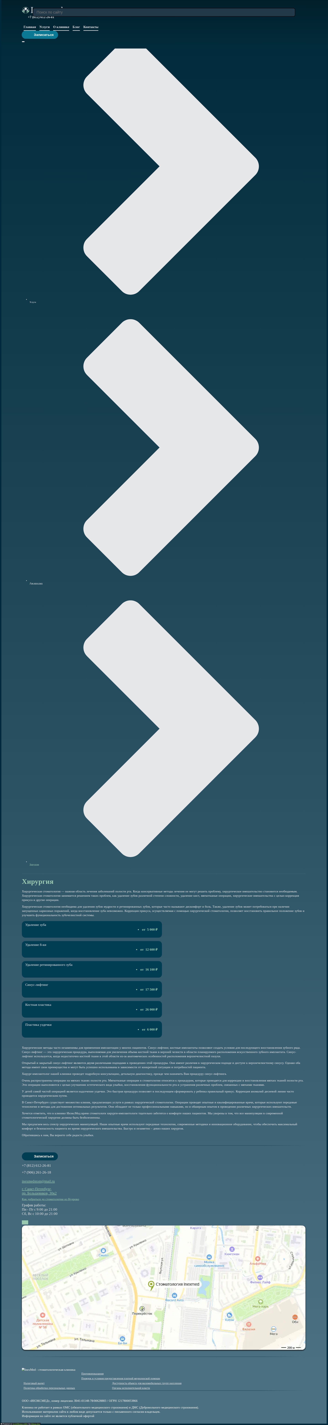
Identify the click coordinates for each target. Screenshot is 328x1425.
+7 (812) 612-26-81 (41, 17)
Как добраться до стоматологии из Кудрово (50, 1199)
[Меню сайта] (23, 41)
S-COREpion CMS (20, 1424)
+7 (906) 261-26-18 (36, 1172)
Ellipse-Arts (35, 1424)
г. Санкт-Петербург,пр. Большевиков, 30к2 (39, 1191)
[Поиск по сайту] (61, 22)
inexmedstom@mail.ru (38, 1181)
